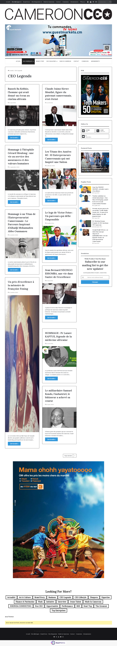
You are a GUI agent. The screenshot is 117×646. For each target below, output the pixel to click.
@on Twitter (9, 617)
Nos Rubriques (16, 2)
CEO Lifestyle (80, 597)
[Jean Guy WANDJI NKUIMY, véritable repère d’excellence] (86, 189)
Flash (40, 602)
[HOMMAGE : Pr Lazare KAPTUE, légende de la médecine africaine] (59, 356)
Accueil (8, 2)
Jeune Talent (75, 602)
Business (52, 597)
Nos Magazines (36, 2)
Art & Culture (25, 597)
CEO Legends (65, 597)
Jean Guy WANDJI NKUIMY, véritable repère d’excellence (100, 189)
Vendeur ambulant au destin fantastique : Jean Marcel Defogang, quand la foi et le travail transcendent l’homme (100, 199)
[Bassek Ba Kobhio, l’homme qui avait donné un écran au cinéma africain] (22, 115)
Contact (58, 2)
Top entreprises (58, 610)
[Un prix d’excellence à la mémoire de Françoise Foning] (22, 363)
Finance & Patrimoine (25, 602)
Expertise (105, 597)
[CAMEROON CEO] (58, 14)
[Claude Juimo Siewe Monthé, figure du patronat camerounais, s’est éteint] (59, 115)
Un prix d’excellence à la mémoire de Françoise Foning (21, 285)
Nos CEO (39, 606)
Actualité (11, 597)
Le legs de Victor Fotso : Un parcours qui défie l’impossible (59, 216)
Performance (67, 606)
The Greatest (101, 606)
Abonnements (74, 2)
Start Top (88, 606)
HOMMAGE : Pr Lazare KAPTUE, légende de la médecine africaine (58, 336)
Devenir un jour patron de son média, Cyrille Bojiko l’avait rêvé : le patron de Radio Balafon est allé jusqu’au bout (100, 212)
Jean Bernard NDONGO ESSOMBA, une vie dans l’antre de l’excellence (59, 273)
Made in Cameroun (49, 2)
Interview (62, 602)
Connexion (66, 2)
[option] (95, 162)
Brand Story (26, 2)
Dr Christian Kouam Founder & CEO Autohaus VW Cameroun (100, 223)
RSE (78, 606)
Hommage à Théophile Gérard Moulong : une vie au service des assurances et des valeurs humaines (21, 156)
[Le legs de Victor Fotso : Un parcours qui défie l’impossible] (59, 236)
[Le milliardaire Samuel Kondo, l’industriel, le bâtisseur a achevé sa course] (59, 417)
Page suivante (68, 455)
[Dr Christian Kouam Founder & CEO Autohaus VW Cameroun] (86, 223)
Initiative (50, 602)
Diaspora (94, 597)
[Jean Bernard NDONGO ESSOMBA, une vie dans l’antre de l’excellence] (59, 293)
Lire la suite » (14, 137)
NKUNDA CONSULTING (20, 606)
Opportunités (52, 606)
